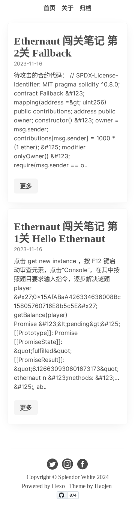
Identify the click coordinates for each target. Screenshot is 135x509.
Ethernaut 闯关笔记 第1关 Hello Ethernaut (66, 232)
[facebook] (82, 466)
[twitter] (52, 466)
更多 (26, 186)
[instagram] (67, 466)
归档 (86, 8)
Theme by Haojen (91, 486)
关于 (68, 8)
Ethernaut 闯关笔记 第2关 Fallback (66, 47)
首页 (50, 8)
